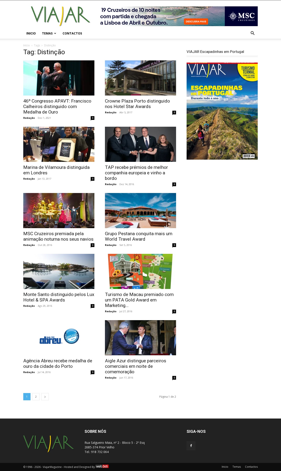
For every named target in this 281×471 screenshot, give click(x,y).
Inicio (31, 33)
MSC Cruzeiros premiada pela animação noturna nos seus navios (58, 236)
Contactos (72, 33)
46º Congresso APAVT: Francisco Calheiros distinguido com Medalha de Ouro (57, 106)
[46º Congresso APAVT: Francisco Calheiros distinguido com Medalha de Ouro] (58, 78)
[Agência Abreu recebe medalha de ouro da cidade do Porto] (58, 337)
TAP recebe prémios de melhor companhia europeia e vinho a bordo (136, 173)
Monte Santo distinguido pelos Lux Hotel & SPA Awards (58, 297)
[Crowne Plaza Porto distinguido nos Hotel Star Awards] (140, 78)
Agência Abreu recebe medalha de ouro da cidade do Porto (57, 363)
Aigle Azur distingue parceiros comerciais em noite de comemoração (135, 366)
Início (26, 45)
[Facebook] (191, 445)
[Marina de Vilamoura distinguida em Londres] (58, 144)
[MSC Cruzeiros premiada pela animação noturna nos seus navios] (58, 210)
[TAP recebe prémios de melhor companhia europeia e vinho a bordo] (140, 144)
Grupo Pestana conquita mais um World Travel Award (138, 236)
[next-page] (45, 396)
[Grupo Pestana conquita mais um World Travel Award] (140, 210)
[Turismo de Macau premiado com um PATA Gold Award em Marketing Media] (140, 271)
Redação (29, 117)
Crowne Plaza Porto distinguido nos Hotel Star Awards (137, 103)
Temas (47, 33)
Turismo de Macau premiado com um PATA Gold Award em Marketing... (139, 300)
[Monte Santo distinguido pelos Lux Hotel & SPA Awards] (58, 271)
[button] (252, 34)
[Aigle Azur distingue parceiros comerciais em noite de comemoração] (140, 337)
